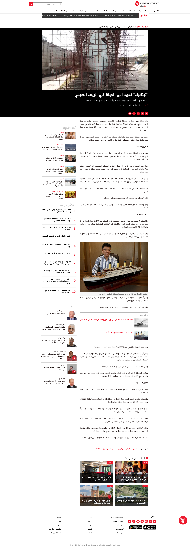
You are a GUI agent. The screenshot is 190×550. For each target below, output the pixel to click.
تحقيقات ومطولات (86, 10)
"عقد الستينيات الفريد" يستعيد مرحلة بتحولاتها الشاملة (55, 171)
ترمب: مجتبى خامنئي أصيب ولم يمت (57, 253)
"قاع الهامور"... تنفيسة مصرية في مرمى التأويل (58, 291)
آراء (139, 10)
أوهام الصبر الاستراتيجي (56, 313)
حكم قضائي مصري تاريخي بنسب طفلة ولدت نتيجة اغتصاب (56, 210)
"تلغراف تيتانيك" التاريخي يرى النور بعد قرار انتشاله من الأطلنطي (106, 319)
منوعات (115, 10)
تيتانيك (98, 449)
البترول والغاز (60, 145)
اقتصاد (132, 10)
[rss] (129, 521)
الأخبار (156, 10)
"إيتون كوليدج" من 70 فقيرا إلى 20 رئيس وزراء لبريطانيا (96, 502)
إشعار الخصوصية (118, 521)
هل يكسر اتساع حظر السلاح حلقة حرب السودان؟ (56, 228)
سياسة (148, 10)
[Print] (130, 113)
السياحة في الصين (109, 449)
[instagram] (146, 521)
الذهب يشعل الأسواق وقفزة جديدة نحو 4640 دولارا (131, 15)
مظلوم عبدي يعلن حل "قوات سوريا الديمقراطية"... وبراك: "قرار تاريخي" (57, 262)
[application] (95, 60)
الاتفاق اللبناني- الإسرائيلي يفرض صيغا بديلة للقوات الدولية (53, 328)
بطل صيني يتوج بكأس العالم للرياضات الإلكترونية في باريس (133, 478)
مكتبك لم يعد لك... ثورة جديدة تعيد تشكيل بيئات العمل (96, 478)
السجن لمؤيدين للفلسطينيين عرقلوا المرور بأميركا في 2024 (93, 15)
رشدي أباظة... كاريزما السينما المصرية (56, 236)
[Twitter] (150, 521)
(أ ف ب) (145, 105)
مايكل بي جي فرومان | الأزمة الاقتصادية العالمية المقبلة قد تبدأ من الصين (56, 281)
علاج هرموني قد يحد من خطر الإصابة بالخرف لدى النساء (54, 137)
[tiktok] (133, 521)
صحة (98, 10)
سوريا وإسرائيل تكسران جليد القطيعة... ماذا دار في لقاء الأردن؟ (53, 183)
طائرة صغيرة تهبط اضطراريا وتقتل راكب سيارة (131, 502)
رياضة (106, 10)
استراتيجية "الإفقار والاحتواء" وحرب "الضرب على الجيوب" (54, 382)
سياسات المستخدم (117, 517)
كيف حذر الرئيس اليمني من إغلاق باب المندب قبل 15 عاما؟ (57, 271)
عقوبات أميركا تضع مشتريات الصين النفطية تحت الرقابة (53, 148)
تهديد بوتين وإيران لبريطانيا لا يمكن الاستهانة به (54, 341)
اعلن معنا (120, 532)
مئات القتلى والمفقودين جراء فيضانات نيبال (56, 245)
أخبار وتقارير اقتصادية (57, 191)
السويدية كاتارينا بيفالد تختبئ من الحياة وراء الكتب (53, 159)
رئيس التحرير (119, 525)
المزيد (55, 10)
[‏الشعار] (139, 33)
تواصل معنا (119, 529)
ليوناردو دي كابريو (124, 449)
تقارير (62, 179)
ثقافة (123, 10)
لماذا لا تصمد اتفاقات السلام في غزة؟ (55, 368)
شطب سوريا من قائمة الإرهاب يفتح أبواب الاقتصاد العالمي (57, 219)
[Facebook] (154, 521)
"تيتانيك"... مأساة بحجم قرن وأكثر (119, 332)
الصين (135, 449)
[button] (95, 59)
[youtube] (142, 521)
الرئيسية (145, 26)
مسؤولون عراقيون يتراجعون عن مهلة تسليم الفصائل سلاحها (51, 15)
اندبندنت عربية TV (68, 10)
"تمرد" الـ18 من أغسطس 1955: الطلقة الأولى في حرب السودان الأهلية (53, 356)
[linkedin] (138, 521)
